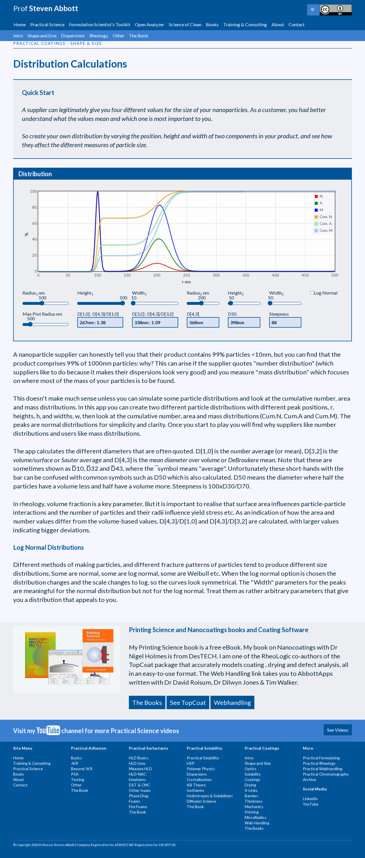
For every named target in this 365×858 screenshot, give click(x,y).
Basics (76, 758)
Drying (250, 785)
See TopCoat (188, 702)
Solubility (253, 774)
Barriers (251, 796)
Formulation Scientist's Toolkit (99, 24)
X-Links (251, 790)
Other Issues (140, 790)
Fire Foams (138, 806)
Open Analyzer (149, 24)
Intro (18, 35)
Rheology (98, 35)
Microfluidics (255, 817)
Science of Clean (185, 24)
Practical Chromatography (326, 774)
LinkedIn (310, 798)
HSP (190, 763)
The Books (147, 702)
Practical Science (47, 24)
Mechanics (254, 806)
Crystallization (199, 779)
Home (19, 24)
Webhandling (232, 702)
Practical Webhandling (322, 768)
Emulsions (137, 779)
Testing (77, 779)
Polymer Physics (201, 768)
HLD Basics (138, 758)
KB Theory (196, 785)
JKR (74, 763)
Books (212, 24)
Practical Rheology (319, 763)
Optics (250, 768)
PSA (74, 774)
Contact (297, 24)
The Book (138, 35)
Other (118, 35)
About (277, 24)
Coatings (252, 779)
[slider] (42, 303)
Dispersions (73, 35)
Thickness (253, 801)
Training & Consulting (245, 24)
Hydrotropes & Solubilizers (210, 796)
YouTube (310, 804)
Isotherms (195, 790)
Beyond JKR (81, 768)
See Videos (337, 730)
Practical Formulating (321, 758)
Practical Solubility (203, 758)
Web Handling (257, 823)
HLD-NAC (137, 774)
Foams (134, 801)
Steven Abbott (45, 8)
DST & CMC (139, 785)
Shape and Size (42, 35)
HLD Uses (137, 763)
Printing (252, 812)
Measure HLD (140, 768)
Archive (309, 779)
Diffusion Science (201, 801)
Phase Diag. (139, 796)
